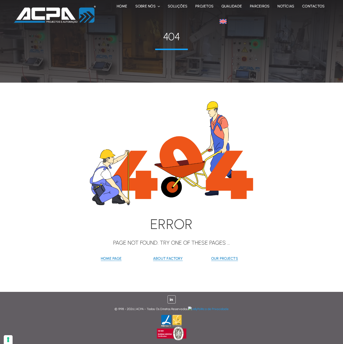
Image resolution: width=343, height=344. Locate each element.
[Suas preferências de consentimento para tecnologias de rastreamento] (8, 339)
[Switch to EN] (223, 21)
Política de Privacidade (212, 309)
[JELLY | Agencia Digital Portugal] (192, 309)
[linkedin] (172, 299)
